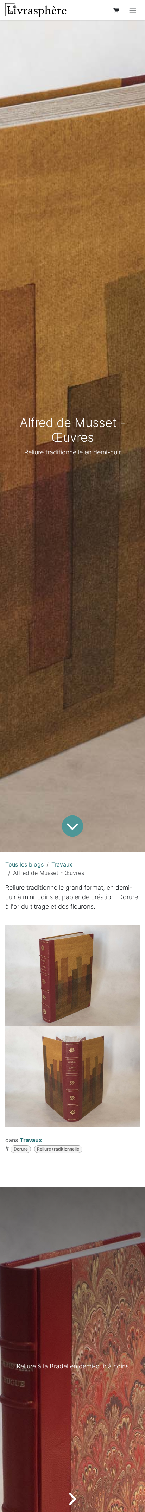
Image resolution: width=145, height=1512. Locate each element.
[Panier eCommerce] (116, 10)
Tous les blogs (24, 864)
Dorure (21, 1149)
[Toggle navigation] (133, 10)
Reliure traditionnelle (58, 1149)
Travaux (61, 864)
